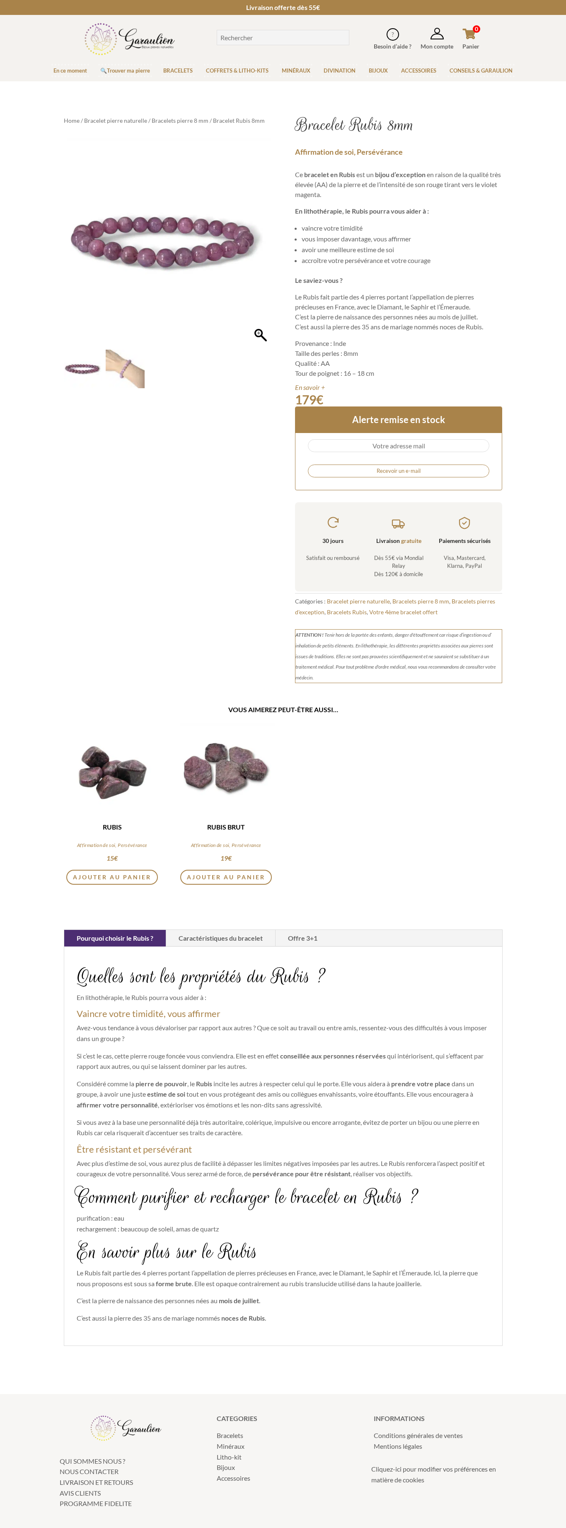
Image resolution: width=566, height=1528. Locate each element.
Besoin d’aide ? (392, 46)
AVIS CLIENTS (80, 1493)
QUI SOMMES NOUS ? (92, 1461)
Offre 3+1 (302, 938)
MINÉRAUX (296, 70)
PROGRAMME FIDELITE (96, 1503)
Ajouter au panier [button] (112, 877)
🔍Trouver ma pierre (125, 70)
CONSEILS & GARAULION (481, 70)
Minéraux (230, 1446)
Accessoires (233, 1478)
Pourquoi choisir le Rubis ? (115, 938)
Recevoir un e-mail (399, 470)
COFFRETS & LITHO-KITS (237, 70)
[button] (260, 246)
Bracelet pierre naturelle (115, 120)
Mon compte (437, 46)
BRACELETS (178, 70)
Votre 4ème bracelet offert (403, 612)
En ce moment (70, 70)
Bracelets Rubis (347, 612)
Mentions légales (398, 1446)
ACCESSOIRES (418, 70)
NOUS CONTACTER (89, 1471)
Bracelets (230, 1435)
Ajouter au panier (226, 877)
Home (72, 120)
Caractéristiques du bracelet (221, 938)
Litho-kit (229, 1457)
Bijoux (226, 1467)
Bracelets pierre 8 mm (180, 120)
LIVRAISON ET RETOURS (96, 1482)
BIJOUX (378, 70)
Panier (470, 46)
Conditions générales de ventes (418, 1435)
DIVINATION (340, 70)
